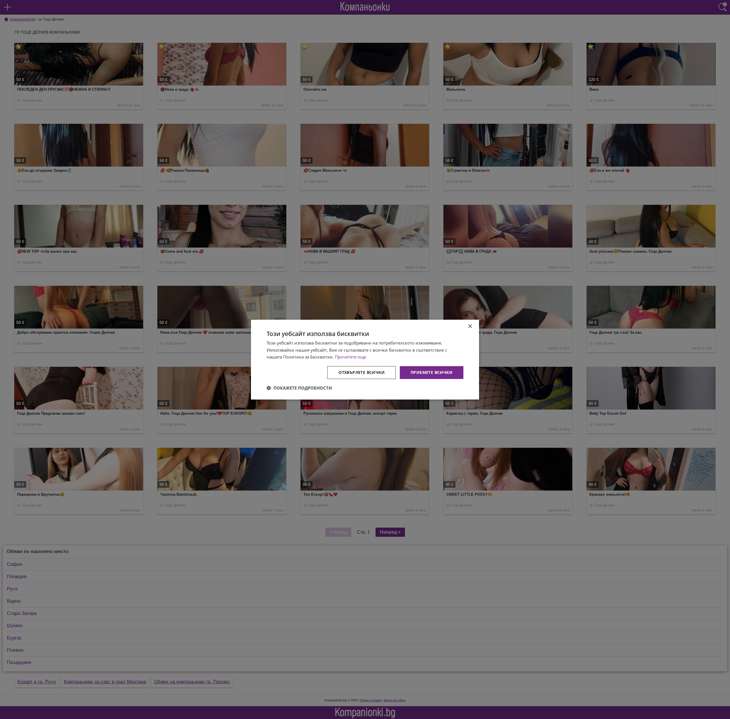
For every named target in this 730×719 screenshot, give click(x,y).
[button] (299, 388)
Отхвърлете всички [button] (361, 372)
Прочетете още (350, 357)
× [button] (470, 326)
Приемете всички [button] (432, 372)
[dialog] (365, 359)
